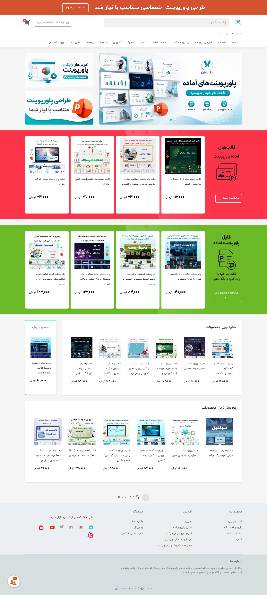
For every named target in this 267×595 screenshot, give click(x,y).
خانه (233, 42)
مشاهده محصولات (226, 293)
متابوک (130, 42)
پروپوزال (138, 527)
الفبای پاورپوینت (183, 527)
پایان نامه (137, 521)
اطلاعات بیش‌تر (75, 7)
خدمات (222, 42)
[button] (29, 22)
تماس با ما (75, 42)
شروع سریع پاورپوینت (179, 533)
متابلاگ (103, 42)
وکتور (143, 42)
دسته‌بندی (232, 34)
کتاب (239, 539)
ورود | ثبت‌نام (56, 42)
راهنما (90, 42)
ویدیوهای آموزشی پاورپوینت (175, 545)
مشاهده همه (230, 198)
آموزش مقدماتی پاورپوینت (177, 539)
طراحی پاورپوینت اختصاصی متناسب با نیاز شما (148, 7)
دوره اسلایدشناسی (132, 533)
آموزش (117, 42)
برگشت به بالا (129, 497)
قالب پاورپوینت (203, 42)
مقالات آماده (159, 42)
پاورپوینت (187, 521)
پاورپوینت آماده (180, 42)
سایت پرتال (121, 589)
